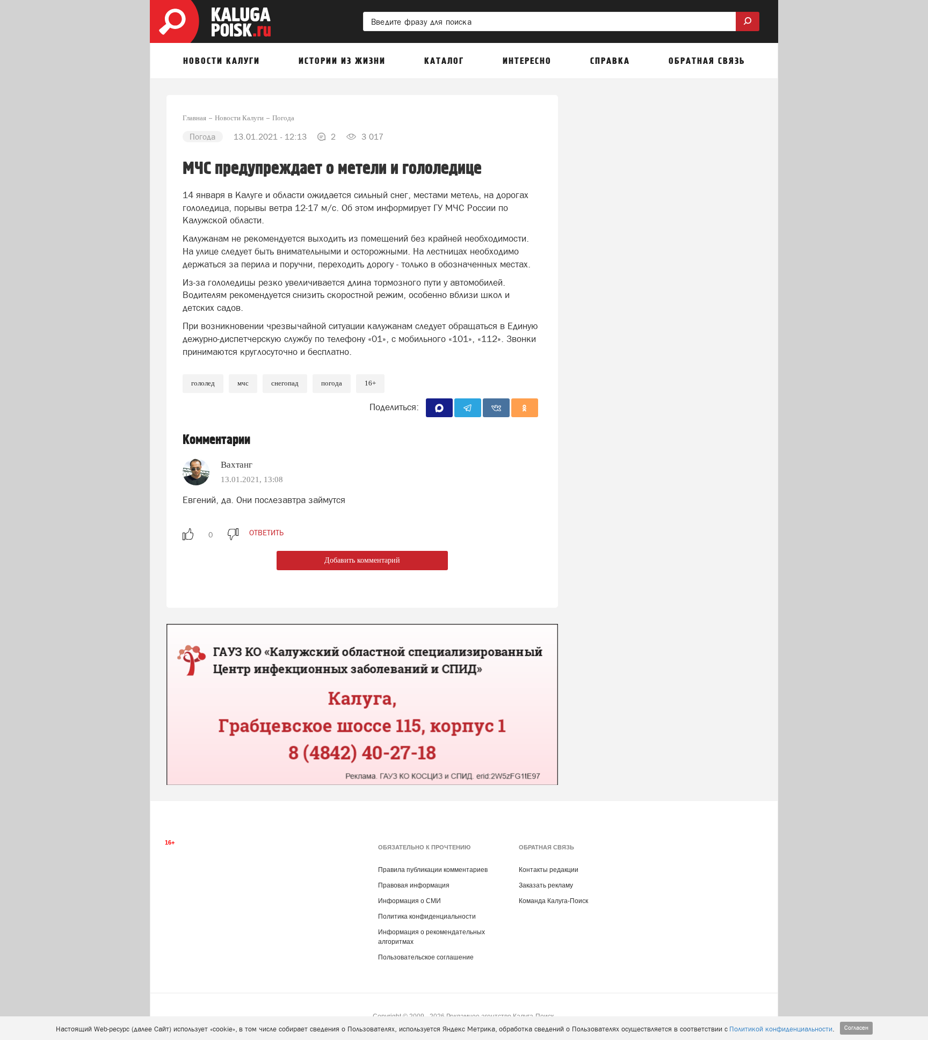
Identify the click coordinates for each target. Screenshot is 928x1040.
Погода (331, 383)
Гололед (203, 383)
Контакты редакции (548, 870)
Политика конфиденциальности (427, 916)
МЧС (243, 383)
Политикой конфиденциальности (780, 1029)
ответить (266, 532)
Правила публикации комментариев (433, 870)
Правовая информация (414, 885)
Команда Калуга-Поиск (553, 901)
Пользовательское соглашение (426, 957)
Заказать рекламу (546, 885)
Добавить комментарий (362, 560)
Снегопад (285, 383)
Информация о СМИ (409, 901)
